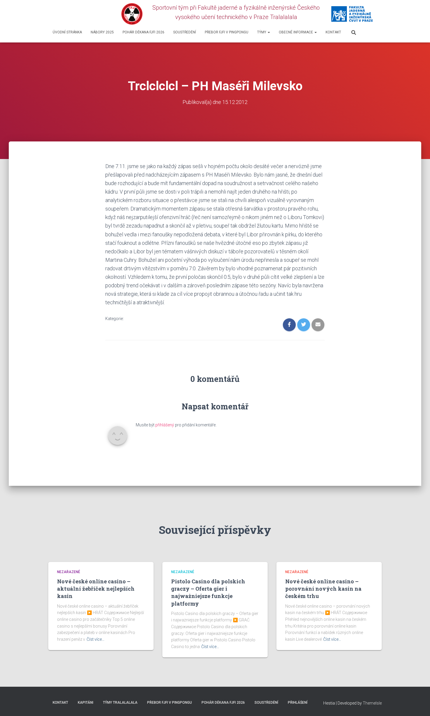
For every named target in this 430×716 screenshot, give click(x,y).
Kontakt (333, 32)
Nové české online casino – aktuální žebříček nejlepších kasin (96, 588)
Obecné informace (296, 32)
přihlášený (164, 425)
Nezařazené (68, 572)
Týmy (262, 32)
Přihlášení (297, 702)
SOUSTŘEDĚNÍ (184, 32)
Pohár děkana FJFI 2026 (143, 32)
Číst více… (95, 639)
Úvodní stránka (67, 32)
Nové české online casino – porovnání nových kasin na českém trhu (323, 588)
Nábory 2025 (102, 32)
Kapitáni (85, 702)
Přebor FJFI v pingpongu (226, 32)
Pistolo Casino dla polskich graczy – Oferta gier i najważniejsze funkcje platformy (208, 592)
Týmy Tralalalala (120, 702)
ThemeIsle (372, 703)
